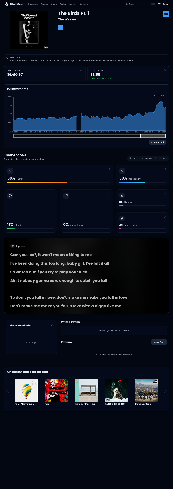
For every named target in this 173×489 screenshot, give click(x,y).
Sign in (166, 4)
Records (44, 4)
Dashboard (33, 4)
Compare (83, 4)
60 (166, 14)
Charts (54, 4)
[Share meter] (52, 325)
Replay (63, 4)
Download (159, 142)
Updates (72, 4)
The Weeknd (67, 19)
